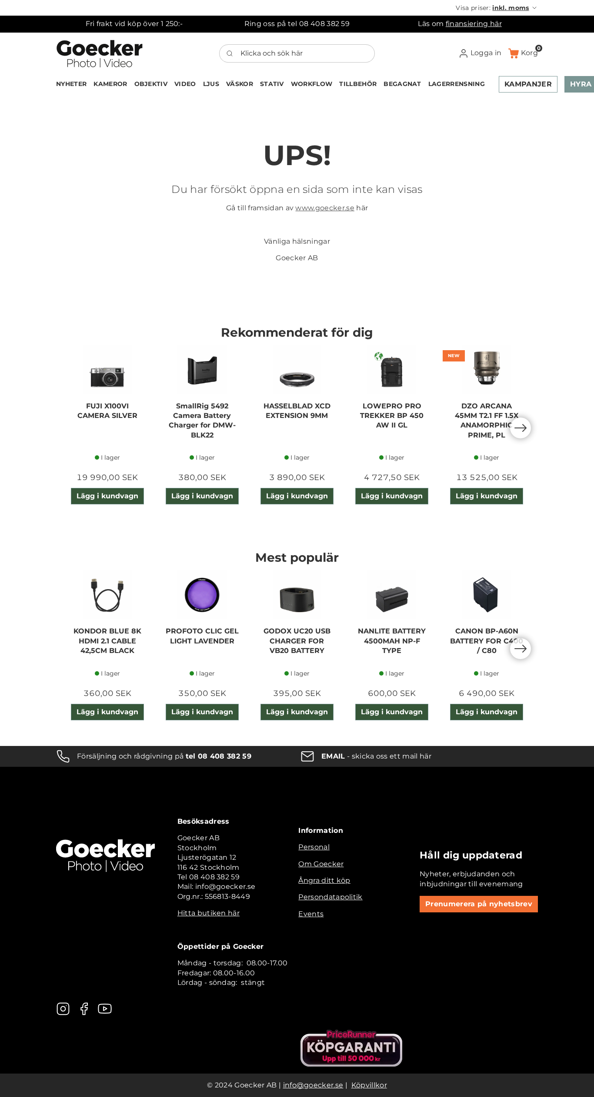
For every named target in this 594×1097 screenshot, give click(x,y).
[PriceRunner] (351, 1048)
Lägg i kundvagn (107, 496)
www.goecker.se (324, 208)
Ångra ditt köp (324, 880)
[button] (496, 8)
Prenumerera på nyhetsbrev (478, 904)
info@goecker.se (313, 1085)
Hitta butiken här (208, 913)
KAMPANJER (528, 84)
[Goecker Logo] (99, 53)
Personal (314, 847)
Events (311, 914)
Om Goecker (321, 864)
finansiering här (474, 24)
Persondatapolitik (330, 897)
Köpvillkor (369, 1085)
